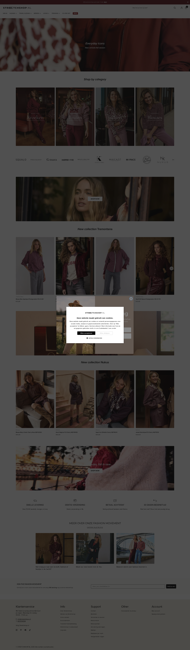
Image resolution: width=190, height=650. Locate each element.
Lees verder (112, 328)
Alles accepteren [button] (86, 333)
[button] (95, 338)
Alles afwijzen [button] (105, 333)
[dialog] (95, 325)
